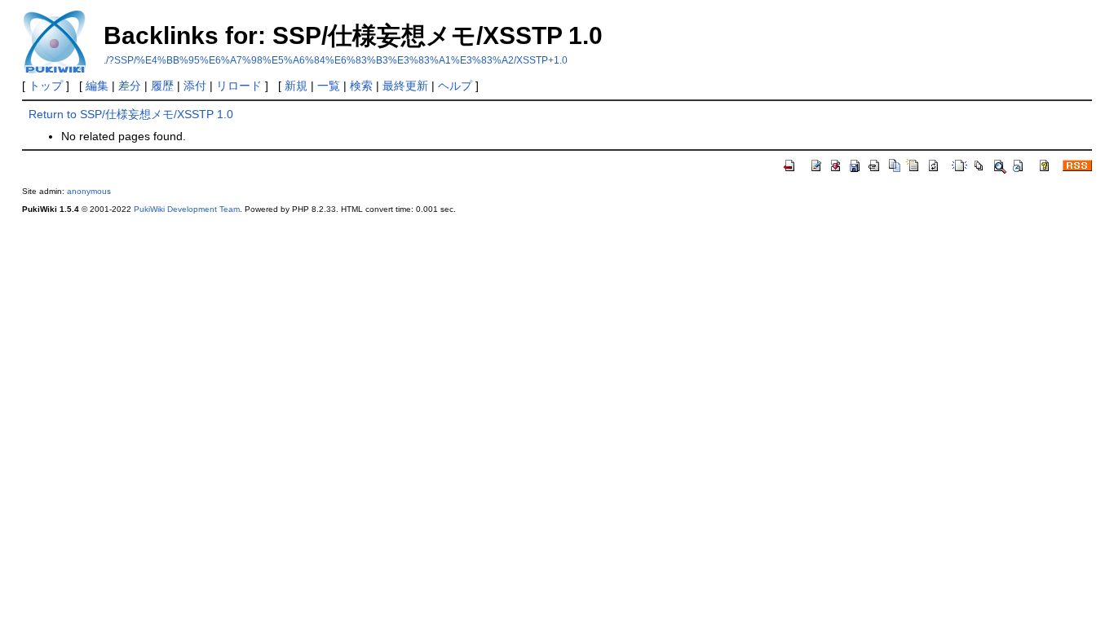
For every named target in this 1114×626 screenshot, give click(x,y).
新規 (296, 85)
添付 (194, 85)
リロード (239, 85)
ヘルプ (455, 85)
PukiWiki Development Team (187, 209)
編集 (97, 85)
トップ (46, 85)
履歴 (162, 85)
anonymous (89, 191)
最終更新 (405, 85)
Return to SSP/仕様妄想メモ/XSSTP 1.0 (131, 114)
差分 (129, 85)
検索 (361, 85)
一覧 (328, 85)
